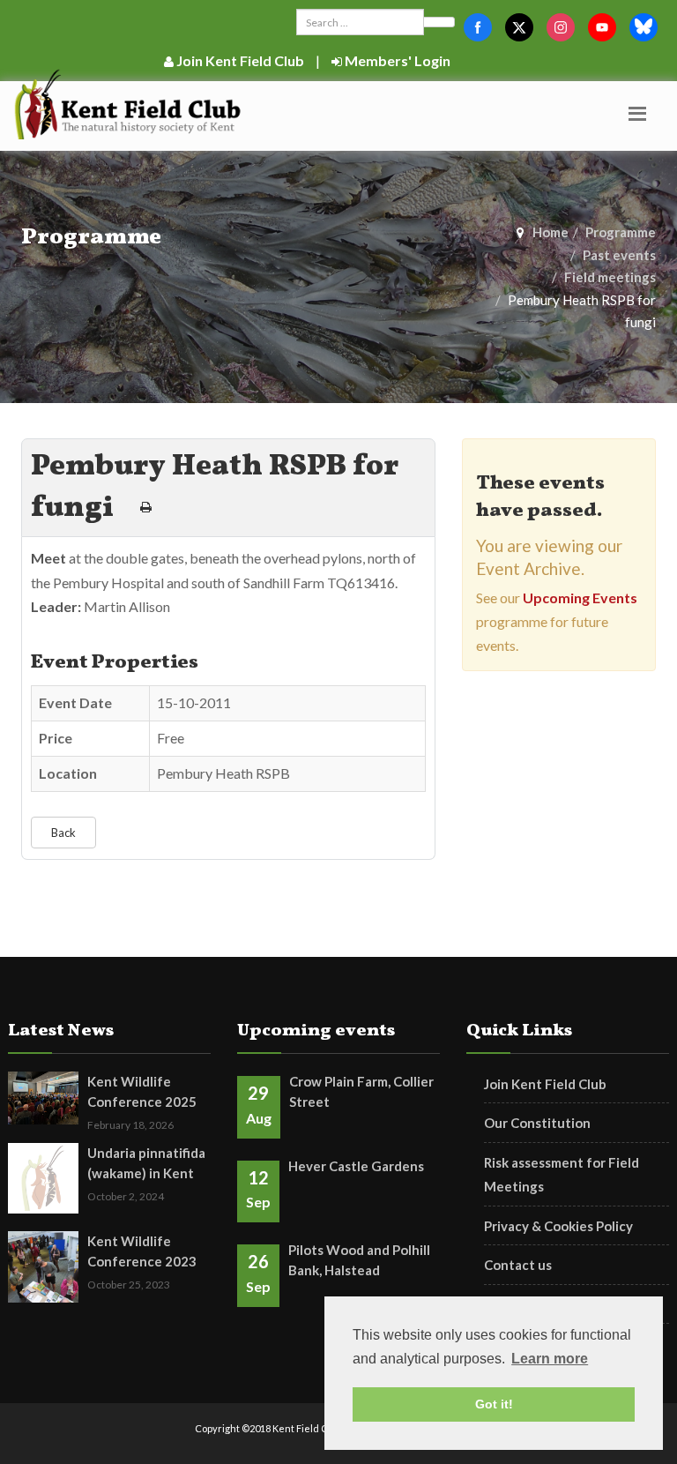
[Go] (439, 22)
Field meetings (610, 277)
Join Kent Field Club (239, 60)
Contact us (518, 1265)
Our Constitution (537, 1123)
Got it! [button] (494, 1404)
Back (63, 832)
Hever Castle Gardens (356, 1166)
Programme (620, 232)
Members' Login (396, 60)
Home (550, 232)
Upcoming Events (580, 597)
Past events (619, 255)
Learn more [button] (549, 1358)
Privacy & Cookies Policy (558, 1226)
